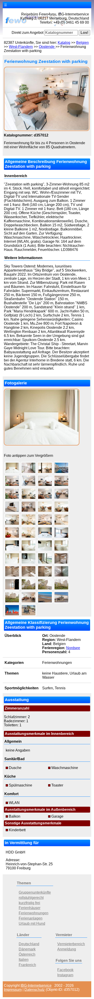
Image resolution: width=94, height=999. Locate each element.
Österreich (27, 954)
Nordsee (73, 648)
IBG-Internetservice (36, 985)
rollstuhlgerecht (31, 898)
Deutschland (29, 944)
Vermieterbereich (71, 944)
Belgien (82, 43)
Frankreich (27, 965)
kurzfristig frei (29, 903)
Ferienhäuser (29, 908)
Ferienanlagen (30, 918)
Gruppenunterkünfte (35, 892)
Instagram (65, 975)
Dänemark (27, 949)
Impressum (13, 990)
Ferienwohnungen (33, 913)
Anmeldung (66, 949)
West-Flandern (21, 47)
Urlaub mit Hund (32, 923)
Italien (24, 960)
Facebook (65, 970)
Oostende (47, 47)
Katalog (64, 43)
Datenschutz (34, 990)
